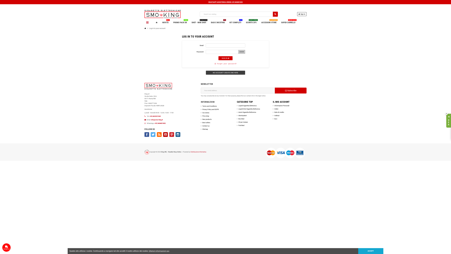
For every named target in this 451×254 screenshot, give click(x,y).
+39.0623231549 (155, 116)
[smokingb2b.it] (162, 14)
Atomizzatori (242, 115)
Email (201, 45)
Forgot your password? (225, 64)
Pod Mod (241, 125)
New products (207, 119)
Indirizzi (276, 115)
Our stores (205, 113)
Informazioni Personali (281, 106)
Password (200, 52)
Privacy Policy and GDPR (210, 109)
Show (241, 52)
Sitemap (205, 129)
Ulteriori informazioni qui (159, 251)
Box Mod (241, 119)
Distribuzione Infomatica (198, 152)
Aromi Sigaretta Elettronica (247, 112)
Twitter (153, 134)
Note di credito (279, 112)
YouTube (165, 134)
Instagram (178, 134)
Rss (159, 134)
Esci (275, 119)
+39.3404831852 (160, 123)
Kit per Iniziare (243, 122)
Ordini (276, 109)
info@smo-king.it (157, 120)
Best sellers (206, 122)
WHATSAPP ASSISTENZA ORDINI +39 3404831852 (225, 2)
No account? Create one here (225, 73)
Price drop (205, 116)
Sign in (225, 58)
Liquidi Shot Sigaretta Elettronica (249, 109)
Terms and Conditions (209, 106)
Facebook (146, 134)
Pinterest (171, 134)
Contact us (206, 126)
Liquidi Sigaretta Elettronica (247, 106)
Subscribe (291, 90)
